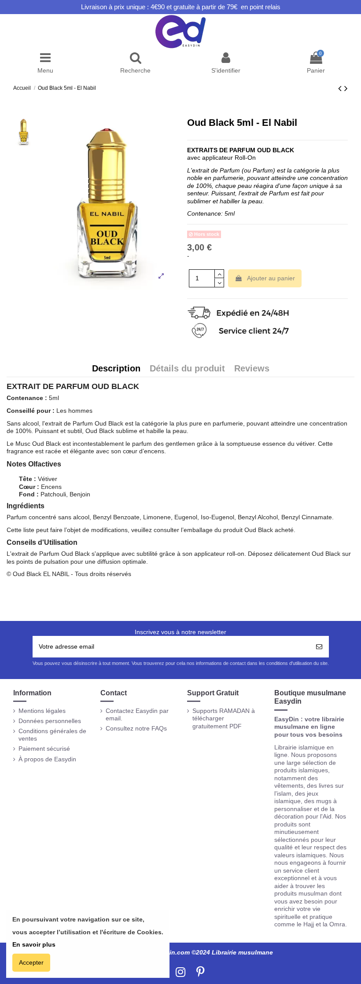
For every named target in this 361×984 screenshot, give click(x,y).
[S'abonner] (319, 646)
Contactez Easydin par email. (137, 714)
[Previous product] (341, 88)
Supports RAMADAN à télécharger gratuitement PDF (223, 718)
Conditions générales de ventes (52, 734)
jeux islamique (296, 797)
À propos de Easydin (47, 759)
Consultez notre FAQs (136, 728)
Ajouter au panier (271, 278)
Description (116, 369)
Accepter (31, 962)
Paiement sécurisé (44, 748)
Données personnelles (49, 720)
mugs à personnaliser (305, 804)
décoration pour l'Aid (303, 816)
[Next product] (346, 88)
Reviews (251, 369)
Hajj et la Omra (324, 924)
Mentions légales (42, 710)
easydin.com (170, 952)
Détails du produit (187, 369)
